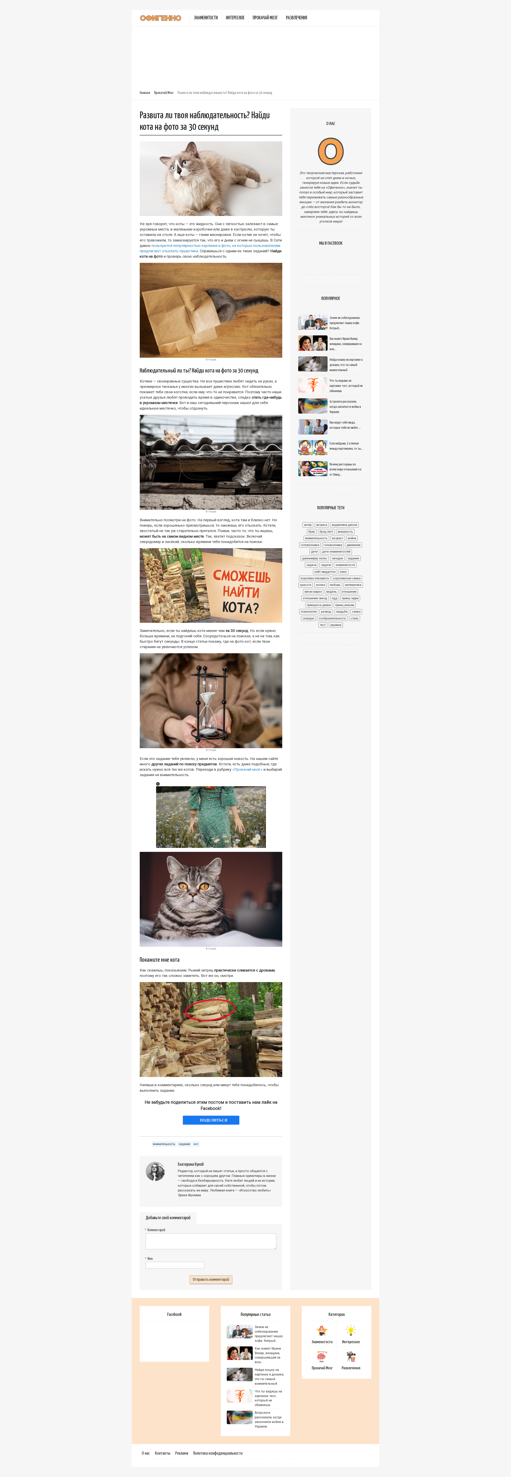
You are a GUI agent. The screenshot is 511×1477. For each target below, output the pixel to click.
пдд (334, 598)
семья (356, 611)
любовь (335, 585)
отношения (349, 591)
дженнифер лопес (314, 558)
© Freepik (211, 359)
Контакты (162, 1453)
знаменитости (345, 565)
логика (320, 585)
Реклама (181, 1453)
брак (311, 531)
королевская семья (346, 578)
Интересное (235, 18)
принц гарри (350, 598)
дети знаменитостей (336, 551)
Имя (149, 1259)
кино (343, 571)
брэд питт (326, 531)
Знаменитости (206, 18)
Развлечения (296, 18)
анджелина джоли (344, 525)
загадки (337, 558)
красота (305, 585)
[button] (158, 784)
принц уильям (344, 605)
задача (311, 565)
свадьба (342, 611)
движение (353, 545)
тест (323, 625)
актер (308, 525)
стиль (354, 618)
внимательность (164, 1144)
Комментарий (155, 1230)
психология (309, 611)
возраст (337, 538)
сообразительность (332, 618)
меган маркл (313, 591)
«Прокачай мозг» (247, 769)
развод (326, 611)
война (352, 538)
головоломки (333, 545)
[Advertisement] (255, 56)
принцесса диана (319, 605)
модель (331, 591)
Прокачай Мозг (265, 18)
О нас (146, 1453)
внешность (345, 531)
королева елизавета (315, 578)
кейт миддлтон (325, 571)
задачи (326, 565)
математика (353, 585)
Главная (145, 93)
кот (196, 1144)
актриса (321, 525)
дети (314, 551)
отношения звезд (315, 598)
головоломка (310, 545)
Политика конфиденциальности (218, 1453)
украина (335, 625)
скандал (308, 618)
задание (184, 1144)
